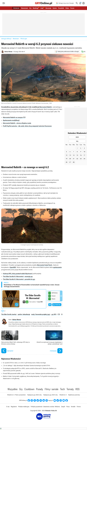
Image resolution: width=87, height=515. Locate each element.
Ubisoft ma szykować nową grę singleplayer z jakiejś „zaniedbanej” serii (47, 342)
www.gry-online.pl (6, 38)
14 (73, 155)
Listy (41, 8)
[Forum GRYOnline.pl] (46, 400)
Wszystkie (13, 389)
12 (66, 155)
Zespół (63, 406)
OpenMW (13, 267)
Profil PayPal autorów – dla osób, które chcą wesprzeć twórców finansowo (27, 126)
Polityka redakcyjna (23, 406)
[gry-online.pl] (43, 3)
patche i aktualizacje (24, 314)
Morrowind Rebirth (46, 107)
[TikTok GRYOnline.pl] (37, 400)
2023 (77, 137)
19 (66, 158)
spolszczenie (57, 267)
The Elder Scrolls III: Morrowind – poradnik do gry (19, 279)
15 (77, 155)
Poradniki (61, 8)
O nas (7, 406)
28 (73, 162)
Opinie (55, 8)
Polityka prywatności (36, 406)
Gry (30, 8)
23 (81, 158)
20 (70, 158)
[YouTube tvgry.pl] (54, 400)
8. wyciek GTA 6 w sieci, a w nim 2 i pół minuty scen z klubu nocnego (24, 363)
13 (70, 155)
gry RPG (53, 314)
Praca (68, 406)
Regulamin (14, 406)
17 (84, 155)
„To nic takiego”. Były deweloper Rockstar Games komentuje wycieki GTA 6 (26, 365)
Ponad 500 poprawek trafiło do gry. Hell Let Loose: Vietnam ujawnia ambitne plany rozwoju (31, 373)
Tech (62, 389)
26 (66, 162)
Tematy (70, 389)
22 (77, 158)
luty (77, 141)
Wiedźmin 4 (63, 395)
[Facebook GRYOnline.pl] (29, 400)
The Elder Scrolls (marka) (8, 314)
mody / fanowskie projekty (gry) (40, 314)
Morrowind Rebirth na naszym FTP (14, 117)
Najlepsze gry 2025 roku (50, 395)
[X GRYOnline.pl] (34, 400)
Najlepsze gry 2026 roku (34, 395)
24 (84, 158)
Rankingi (35, 8)
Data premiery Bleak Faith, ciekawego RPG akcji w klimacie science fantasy (16, 342)
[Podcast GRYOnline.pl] (40, 400)
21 (73, 158)
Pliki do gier (23, 38)
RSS (77, 389)
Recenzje (48, 8)
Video (67, 8)
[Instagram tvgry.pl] (60, 400)
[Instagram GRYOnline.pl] (32, 400)
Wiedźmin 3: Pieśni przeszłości (16, 395)
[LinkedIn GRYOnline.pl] (43, 400)
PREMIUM (16, 8)
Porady (39, 389)
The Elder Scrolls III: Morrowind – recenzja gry (18, 276)
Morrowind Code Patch (44, 265)
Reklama (57, 406)
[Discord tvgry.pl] (63, 400)
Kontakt (73, 406)
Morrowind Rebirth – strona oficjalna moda (17, 123)
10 (84, 151)
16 (81, 155)
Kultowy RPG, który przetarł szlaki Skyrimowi (17, 273)
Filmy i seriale (51, 389)
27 (70, 162)
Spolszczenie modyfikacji (11, 120)
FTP (59, 314)
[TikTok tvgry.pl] (57, 400)
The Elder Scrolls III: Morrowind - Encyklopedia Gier (24, 298)
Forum (72, 8)
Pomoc (79, 406)
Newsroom (24, 8)
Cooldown (29, 389)
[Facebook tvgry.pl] (66, 400)
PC (62, 314)
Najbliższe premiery (74, 395)
